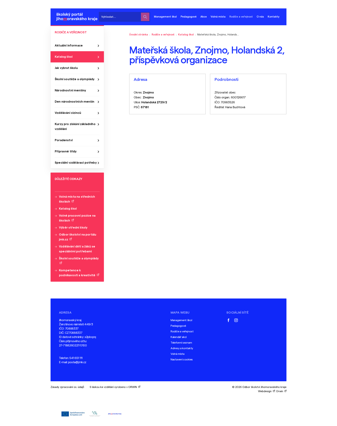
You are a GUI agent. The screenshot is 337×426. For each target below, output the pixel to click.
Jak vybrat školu (66, 67)
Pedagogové (178, 325)
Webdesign (265, 391)
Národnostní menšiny (70, 90)
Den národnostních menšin (74, 101)
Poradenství (64, 140)
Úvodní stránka (138, 34)
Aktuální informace (69, 45)
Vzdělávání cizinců (68, 112)
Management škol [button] (165, 16)
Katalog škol (186, 34)
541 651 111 (75, 358)
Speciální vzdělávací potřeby (76, 162)
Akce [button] (203, 16)
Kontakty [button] (273, 16)
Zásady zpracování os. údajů (67, 387)
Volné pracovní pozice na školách (77, 218)
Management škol (181, 320)
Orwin (280, 391)
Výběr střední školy (73, 227)
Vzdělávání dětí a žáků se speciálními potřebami (77, 249)
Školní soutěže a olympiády (74, 79)
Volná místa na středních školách (77, 199)
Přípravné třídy (66, 151)
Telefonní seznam (181, 342)
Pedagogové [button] (189, 16)
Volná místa (218, 16)
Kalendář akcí (179, 337)
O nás (260, 16)
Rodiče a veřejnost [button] (241, 16)
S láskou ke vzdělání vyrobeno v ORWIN (114, 387)
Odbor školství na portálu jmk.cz (77, 237)
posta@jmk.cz (77, 362)
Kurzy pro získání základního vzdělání (75, 126)
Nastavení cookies (182, 359)
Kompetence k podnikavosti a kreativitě (78, 273)
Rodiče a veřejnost (163, 34)
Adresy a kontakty (182, 348)
